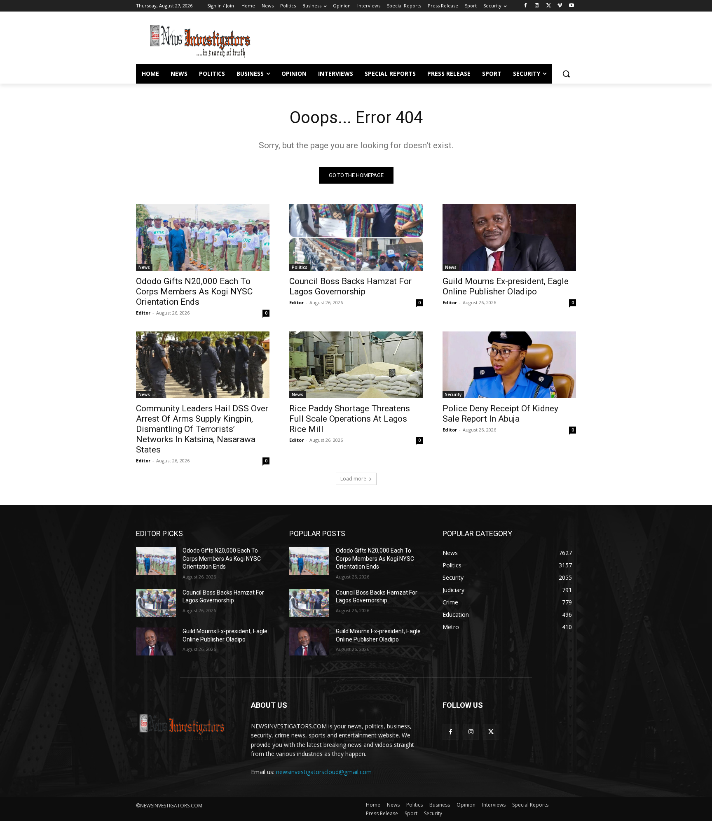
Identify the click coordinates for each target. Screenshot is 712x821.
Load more (353, 478)
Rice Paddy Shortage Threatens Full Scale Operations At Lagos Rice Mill (349, 419)
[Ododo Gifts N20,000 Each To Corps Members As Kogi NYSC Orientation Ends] (202, 237)
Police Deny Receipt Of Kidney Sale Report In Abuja (500, 414)
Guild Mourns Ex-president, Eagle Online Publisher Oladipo (506, 286)
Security (453, 394)
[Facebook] (525, 6)
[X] (548, 6)
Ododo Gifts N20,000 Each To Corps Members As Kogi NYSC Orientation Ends (194, 291)
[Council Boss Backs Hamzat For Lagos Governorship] (356, 237)
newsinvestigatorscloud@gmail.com (324, 772)
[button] (566, 74)
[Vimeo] (559, 6)
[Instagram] (537, 6)
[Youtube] (571, 6)
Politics (299, 267)
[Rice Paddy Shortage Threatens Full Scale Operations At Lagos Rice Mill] (356, 364)
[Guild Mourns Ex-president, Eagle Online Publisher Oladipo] (509, 237)
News (144, 267)
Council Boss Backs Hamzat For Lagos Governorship (350, 286)
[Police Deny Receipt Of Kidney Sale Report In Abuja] (509, 364)
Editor (143, 313)
